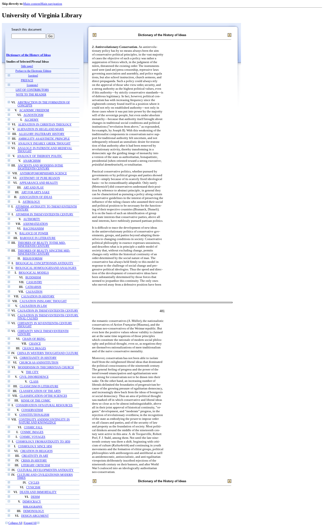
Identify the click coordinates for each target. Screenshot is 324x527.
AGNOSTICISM (33, 115)
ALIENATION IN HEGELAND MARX (40, 129)
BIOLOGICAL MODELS (34, 272)
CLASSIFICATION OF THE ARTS (40, 391)
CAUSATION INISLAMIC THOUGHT (43, 301)
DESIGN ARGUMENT (35, 516)
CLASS (33, 381)
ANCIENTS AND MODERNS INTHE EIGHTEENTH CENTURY (40, 167)
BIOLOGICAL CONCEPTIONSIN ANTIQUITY (44, 263)
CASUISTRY (34, 282)
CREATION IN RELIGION (36, 451)
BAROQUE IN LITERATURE (38, 238)
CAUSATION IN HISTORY (38, 296)
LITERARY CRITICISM (35, 465)
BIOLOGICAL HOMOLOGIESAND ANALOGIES (45, 268)
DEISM (35, 497)
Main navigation (51, 3)
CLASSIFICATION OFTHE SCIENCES (43, 396)
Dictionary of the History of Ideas (28, 55)
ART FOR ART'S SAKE (35, 192)
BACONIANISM (33, 228)
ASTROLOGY (31, 201)
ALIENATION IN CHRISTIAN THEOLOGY (45, 124)
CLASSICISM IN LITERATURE (39, 386)
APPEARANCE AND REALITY (38, 183)
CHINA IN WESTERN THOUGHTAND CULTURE (47, 353)
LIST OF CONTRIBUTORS (32, 90)
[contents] (32, 85)
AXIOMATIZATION (35, 224)
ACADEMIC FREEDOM (34, 110)
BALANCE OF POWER (33, 233)
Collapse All (15, 523)
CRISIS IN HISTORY (34, 460)
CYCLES (33, 482)
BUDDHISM (33, 277)
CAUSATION (34, 291)
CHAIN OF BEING (34, 339)
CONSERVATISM (32, 410)
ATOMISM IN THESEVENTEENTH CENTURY (44, 214)
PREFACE (27, 80)
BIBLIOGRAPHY (32, 506)
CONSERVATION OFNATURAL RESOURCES (44, 405)
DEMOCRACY (32, 501)
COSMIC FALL (33, 427)
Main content (32, 3)
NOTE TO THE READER (31, 94)
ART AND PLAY (33, 187)
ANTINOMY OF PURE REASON (39, 178)
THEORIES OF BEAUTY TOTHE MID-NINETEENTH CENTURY (42, 244)
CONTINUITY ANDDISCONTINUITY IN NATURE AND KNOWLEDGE (44, 421)
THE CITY (32, 372)
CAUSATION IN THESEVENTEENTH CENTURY (48, 310)
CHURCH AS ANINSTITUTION (38, 362)
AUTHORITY (31, 219)
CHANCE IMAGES (34, 348)
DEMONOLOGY (33, 511)
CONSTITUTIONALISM (34, 414)
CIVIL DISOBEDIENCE (34, 377)
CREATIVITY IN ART (35, 456)
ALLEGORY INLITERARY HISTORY (42, 134)
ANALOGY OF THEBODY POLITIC (39, 156)
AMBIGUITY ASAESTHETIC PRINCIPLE (44, 138)
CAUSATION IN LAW (33, 306)
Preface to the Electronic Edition (33, 71)
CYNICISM (33, 487)
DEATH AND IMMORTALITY (38, 492)
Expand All (30, 523)
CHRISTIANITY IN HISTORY (38, 358)
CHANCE (35, 343)
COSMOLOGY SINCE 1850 (35, 446)
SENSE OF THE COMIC (36, 400)
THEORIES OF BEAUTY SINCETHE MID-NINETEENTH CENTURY (44, 252)
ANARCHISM (32, 160)
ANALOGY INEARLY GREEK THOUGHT (44, 143)
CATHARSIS (33, 287)
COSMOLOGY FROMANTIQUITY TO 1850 (43, 441)
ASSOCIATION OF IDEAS (35, 197)
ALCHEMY (31, 119)
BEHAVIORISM (32, 258)
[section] (33, 75)
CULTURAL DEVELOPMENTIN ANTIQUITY (45, 470)
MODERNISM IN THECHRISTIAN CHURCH (46, 367)
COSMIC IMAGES (31, 432)
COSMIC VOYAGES (32, 437)
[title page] (27, 66)
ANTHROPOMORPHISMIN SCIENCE (43, 173)
